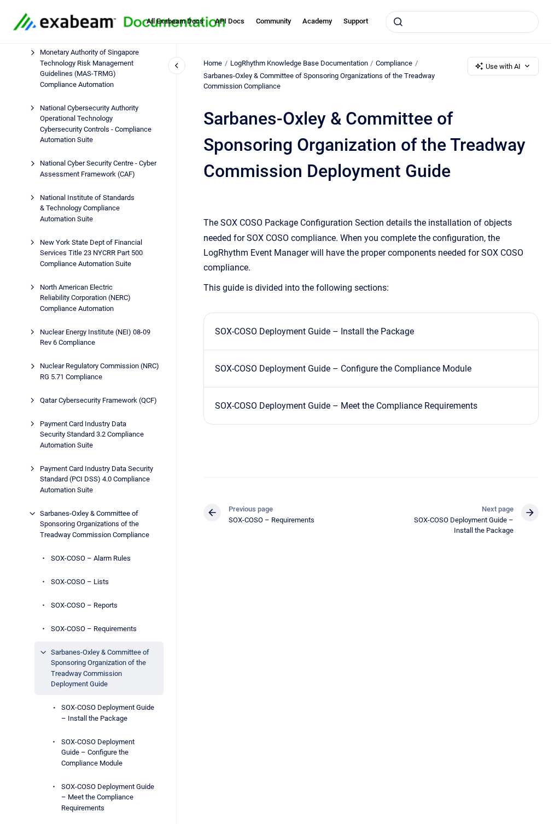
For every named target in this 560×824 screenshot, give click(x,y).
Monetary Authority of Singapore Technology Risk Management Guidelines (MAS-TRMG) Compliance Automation (89, 68)
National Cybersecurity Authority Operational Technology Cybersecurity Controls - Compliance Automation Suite (95, 124)
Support (355, 21)
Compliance (394, 63)
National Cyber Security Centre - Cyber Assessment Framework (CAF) (98, 168)
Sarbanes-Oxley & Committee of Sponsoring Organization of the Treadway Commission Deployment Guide (100, 668)
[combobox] (462, 21)
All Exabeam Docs (175, 21)
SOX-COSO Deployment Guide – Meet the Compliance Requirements (107, 797)
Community (273, 21)
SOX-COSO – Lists (80, 582)
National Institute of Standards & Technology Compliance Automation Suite (87, 208)
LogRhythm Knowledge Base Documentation (299, 63)
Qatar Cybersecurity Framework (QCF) (98, 400)
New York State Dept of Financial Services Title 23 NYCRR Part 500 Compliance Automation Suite (91, 253)
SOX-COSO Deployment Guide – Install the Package (107, 712)
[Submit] (398, 22)
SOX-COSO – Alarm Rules (91, 558)
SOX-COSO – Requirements (94, 629)
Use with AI (503, 66)
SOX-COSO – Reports (84, 605)
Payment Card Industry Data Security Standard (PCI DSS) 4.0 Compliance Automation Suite (96, 479)
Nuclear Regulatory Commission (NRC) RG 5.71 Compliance (99, 371)
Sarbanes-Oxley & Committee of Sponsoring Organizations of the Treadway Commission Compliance (94, 524)
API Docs (229, 21)
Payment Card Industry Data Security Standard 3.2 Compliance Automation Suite (92, 434)
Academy (317, 21)
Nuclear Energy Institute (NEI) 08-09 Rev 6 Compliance (95, 337)
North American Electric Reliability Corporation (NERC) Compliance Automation (85, 298)
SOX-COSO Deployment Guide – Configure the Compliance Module (98, 752)
